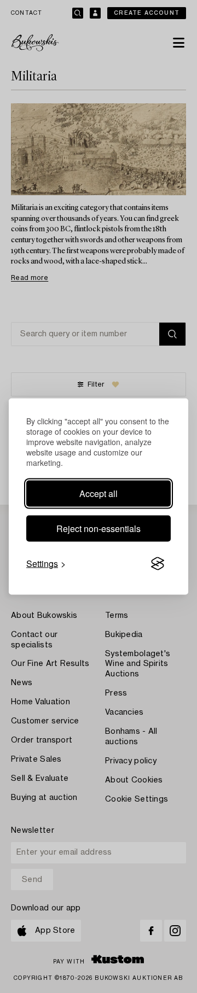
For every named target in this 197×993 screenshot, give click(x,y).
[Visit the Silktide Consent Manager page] (157, 564)
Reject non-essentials (98, 528)
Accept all (98, 493)
